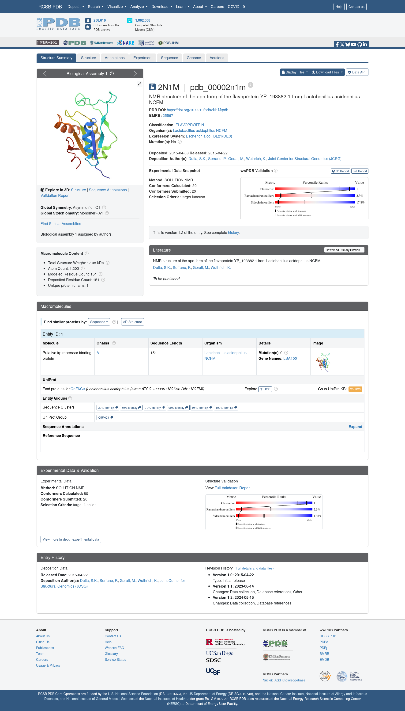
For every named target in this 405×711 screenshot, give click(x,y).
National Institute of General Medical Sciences (100, 698)
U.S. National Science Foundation (133, 693)
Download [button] (160, 6)
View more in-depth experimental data (71, 539)
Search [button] (94, 6)
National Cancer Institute (285, 693)
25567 (168, 115)
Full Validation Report (233, 487)
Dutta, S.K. (197, 158)
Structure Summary (56, 57)
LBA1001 (291, 358)
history (233, 232)
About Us (43, 636)
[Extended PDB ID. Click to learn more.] (250, 84)
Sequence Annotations (108, 189)
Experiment (142, 57)
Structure (88, 57)
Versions (217, 57)
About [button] (198, 6)
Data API (358, 72)
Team (40, 653)
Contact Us (113, 636)
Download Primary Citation (343, 250)
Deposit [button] (74, 6)
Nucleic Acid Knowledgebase (284, 680)
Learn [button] (181, 6)
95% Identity (200, 407)
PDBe (324, 641)
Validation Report (55, 195)
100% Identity (224, 407)
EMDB (324, 659)
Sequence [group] (97, 321)
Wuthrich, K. (256, 158)
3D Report (342, 171)
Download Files (327, 72)
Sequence (169, 57)
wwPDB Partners (334, 629)
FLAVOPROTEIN (190, 124)
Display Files (295, 72)
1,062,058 (142, 20)
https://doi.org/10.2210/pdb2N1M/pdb (197, 109)
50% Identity (129, 407)
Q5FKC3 (78, 388)
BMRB (324, 653)
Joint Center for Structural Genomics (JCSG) (304, 158)
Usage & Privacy (48, 665)
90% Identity (176, 407)
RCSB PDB (50, 6)
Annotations (115, 57)
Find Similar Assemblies (61, 223)
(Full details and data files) (254, 568)
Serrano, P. (217, 158)
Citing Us (42, 641)
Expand (355, 426)
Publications (45, 647)
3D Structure (132, 321)
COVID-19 (236, 6)
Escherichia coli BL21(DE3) (209, 136)
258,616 (100, 20)
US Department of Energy (207, 693)
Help (339, 6)
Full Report (360, 171)
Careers (217, 6)
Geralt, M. (236, 158)
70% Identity (153, 407)
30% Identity (106, 407)
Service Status (115, 659)
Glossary (111, 653)
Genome (194, 57)
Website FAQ (114, 647)
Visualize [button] (115, 6)
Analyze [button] (137, 6)
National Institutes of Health (165, 698)
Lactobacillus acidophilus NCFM (200, 130)
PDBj (323, 647)
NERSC (174, 703)
